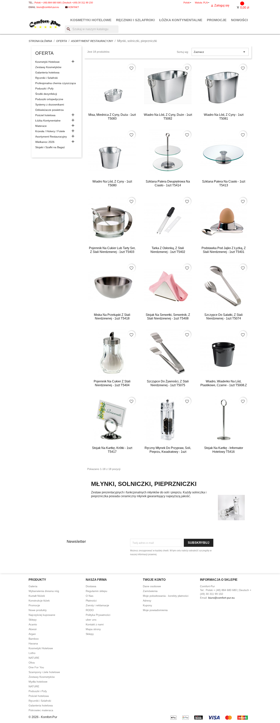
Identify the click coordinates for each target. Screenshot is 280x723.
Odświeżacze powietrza (49, 109)
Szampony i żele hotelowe (44, 672)
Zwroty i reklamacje (97, 605)
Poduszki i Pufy (44, 88)
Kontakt (73, 7)
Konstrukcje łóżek (39, 600)
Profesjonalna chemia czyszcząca (55, 83)
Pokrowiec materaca (41, 710)
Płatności (91, 600)
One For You (36, 667)
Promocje (216, 20)
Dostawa (91, 586)
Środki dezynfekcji (46, 93)
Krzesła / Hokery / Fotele (50, 131)
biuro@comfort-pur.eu (48, 7)
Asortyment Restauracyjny (51, 136)
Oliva (32, 662)
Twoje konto (154, 579)
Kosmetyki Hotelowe (90, 20)
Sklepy (33, 619)
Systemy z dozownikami (49, 104)
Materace (41, 125)
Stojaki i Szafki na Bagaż (50, 147)
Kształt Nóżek (37, 595)
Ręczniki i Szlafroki (135, 20)
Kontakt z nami (95, 624)
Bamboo (34, 638)
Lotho (32, 653)
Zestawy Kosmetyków (48, 67)
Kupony (147, 605)
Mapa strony (93, 629)
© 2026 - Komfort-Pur (43, 717)
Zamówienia (150, 591)
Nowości (239, 20)
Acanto (33, 624)
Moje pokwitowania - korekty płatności (165, 595)
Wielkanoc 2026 (44, 141)
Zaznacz (220, 52)
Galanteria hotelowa (47, 72)
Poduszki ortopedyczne (49, 99)
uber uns (91, 619)
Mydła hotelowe (38, 681)
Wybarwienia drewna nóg (44, 591)
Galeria (33, 586)
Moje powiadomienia (155, 610)
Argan (32, 633)
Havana (33, 643)
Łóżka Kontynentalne (180, 20)
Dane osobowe (152, 586)
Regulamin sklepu (96, 591)
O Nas (89, 595)
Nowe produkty (38, 610)
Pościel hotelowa (45, 115)
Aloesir (33, 629)
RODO (90, 610)
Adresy (147, 600)
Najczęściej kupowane (42, 614)
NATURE (34, 657)
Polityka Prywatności (98, 614)
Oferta (44, 53)
